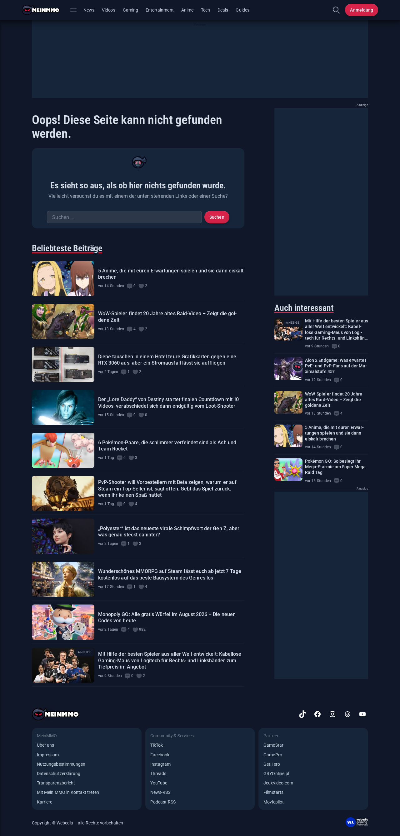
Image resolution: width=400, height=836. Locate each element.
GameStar (273, 745)
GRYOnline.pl (276, 773)
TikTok (156, 745)
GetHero (271, 764)
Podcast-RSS (163, 801)
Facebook (159, 754)
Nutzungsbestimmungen (61, 764)
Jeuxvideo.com (278, 782)
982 (142, 629)
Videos (108, 9)
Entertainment (160, 9)
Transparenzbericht (56, 782)
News (88, 9)
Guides (242, 9)
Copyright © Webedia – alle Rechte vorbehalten (77, 822)
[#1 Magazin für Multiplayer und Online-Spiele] (44, 10)
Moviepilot (273, 801)
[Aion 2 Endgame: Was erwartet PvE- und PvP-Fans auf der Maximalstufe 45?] (288, 368)
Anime (187, 9)
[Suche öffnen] (336, 10)
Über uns (45, 745)
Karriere (44, 801)
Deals (223, 9)
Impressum (48, 754)
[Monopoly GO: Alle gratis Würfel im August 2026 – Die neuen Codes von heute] (63, 622)
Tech (205, 9)
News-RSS (160, 792)
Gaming (130, 9)
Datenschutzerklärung (58, 773)
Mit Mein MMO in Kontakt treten (68, 792)
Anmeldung (361, 9)
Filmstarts (273, 792)
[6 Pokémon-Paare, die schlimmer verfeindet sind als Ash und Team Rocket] (63, 450)
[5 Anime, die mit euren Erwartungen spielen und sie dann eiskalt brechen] (63, 278)
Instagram (160, 764)
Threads (158, 773)
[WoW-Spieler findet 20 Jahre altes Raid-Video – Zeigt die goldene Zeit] (63, 321)
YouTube (158, 782)
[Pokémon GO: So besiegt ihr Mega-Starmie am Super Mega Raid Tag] (288, 469)
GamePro (272, 754)
